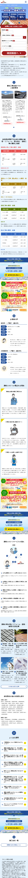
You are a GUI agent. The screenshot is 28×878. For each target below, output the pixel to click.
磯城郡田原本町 (11, 721)
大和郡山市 (3, 725)
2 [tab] (9, 38)
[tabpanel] (8, 29)
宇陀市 (13, 723)
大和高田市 (9, 725)
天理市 (9, 723)
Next (19, 29)
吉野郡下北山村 (12, 735)
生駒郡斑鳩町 (21, 714)
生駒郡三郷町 (4, 716)
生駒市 (9, 716)
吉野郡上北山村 (4, 733)
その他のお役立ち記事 (13, 699)
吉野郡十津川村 (4, 737)
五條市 (2, 732)
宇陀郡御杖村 (7, 732)
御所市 (2, 714)
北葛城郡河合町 (12, 717)
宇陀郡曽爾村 (14, 732)
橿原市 (17, 716)
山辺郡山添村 (19, 723)
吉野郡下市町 (23, 725)
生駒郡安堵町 (7, 714)
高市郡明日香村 (19, 721)
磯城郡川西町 (20, 719)
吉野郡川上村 (12, 733)
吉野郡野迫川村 (4, 735)
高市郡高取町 (4, 723)
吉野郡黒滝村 (19, 733)
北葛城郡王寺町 (4, 719)
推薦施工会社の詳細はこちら (14, 857)
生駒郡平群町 (14, 714)
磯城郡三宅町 (4, 721)
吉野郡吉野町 (4, 726)
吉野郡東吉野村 (21, 732)
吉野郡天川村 (20, 735)
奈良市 (10, 719)
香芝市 (13, 716)
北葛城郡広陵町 (20, 717)
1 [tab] (7, 38)
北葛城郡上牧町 (4, 717)
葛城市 (21, 716)
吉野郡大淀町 (16, 725)
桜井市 (14, 719)
